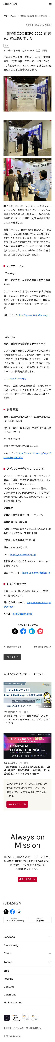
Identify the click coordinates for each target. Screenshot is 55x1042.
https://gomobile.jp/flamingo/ (33, 315)
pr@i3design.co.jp (22, 613)
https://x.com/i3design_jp (36, 572)
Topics (13, 16)
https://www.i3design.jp (23, 554)
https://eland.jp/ (17, 378)
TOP (5, 16)
